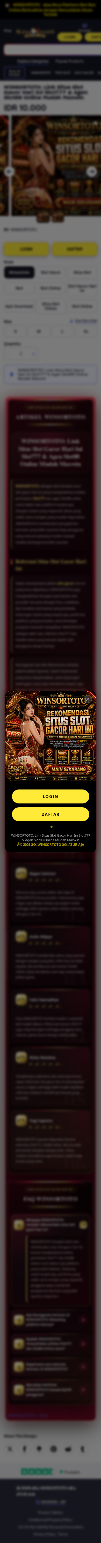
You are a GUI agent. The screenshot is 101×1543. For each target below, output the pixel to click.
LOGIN (51, 796)
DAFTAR (50, 814)
